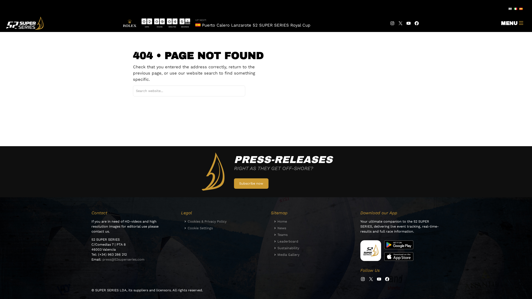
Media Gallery (288, 255)
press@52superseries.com (123, 259)
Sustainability (288, 248)
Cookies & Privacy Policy (207, 221)
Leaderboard (287, 241)
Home (282, 221)
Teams (282, 235)
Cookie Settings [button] (200, 228)
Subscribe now (251, 183)
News (281, 228)
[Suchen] (236, 90)
